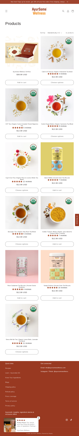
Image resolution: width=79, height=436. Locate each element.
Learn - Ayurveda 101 (12, 373)
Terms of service (11, 401)
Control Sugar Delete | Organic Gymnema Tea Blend (57, 124)
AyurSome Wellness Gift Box (22, 71)
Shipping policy (10, 387)
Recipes (8, 368)
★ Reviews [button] (77, 220)
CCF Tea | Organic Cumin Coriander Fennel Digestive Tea (22, 124)
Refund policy (10, 391)
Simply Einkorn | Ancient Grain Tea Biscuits (57, 285)
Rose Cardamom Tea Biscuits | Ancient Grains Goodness (22, 286)
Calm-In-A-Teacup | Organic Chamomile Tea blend (57, 71)
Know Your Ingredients (13, 377)
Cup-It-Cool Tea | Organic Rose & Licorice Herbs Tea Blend (22, 178)
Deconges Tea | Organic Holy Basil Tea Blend (22, 231)
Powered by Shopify (47, 433)
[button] (6, 11)
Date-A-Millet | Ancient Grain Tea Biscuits (57, 178)
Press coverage (10, 396)
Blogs (7, 382)
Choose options (57, 82)
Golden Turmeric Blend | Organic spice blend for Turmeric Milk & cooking (57, 232)
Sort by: (42, 33)
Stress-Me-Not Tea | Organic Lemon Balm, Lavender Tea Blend (22, 340)
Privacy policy (10, 405)
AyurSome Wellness (36, 433)
